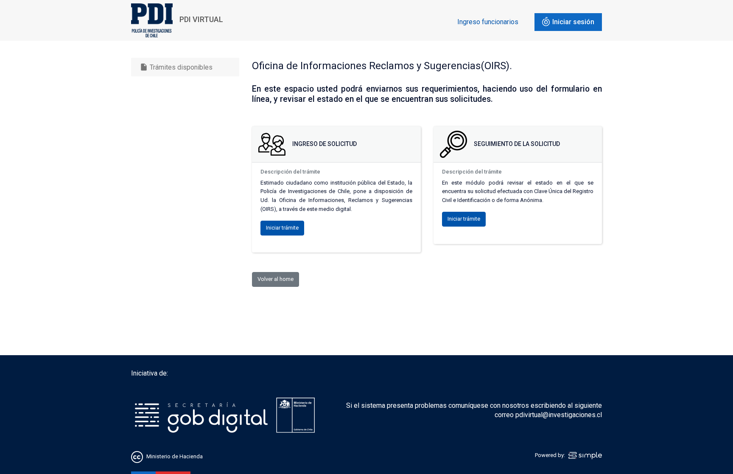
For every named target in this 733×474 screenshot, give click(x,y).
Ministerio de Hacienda (174, 456)
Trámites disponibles (176, 67)
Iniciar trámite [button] (282, 227)
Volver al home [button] (275, 279)
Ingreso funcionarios (487, 22)
